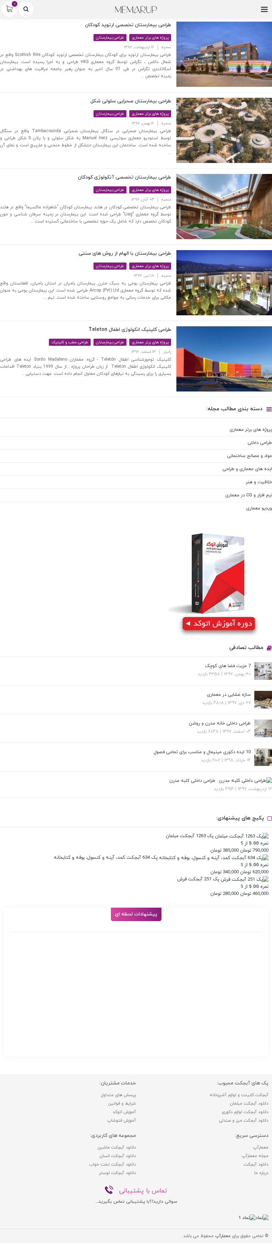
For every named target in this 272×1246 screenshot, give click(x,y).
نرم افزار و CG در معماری (248, 495)
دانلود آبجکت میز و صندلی (243, 1120)
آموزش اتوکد (124, 1112)
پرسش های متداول (118, 1095)
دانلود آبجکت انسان (118, 1156)
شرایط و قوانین (122, 1103)
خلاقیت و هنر (259, 482)
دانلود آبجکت (256, 1164)
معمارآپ (260, 1147)
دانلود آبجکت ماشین (116, 1147)
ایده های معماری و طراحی (247, 469)
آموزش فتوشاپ (121, 1120)
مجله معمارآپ (255, 1156)
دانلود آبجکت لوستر (117, 1173)
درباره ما (261, 1173)
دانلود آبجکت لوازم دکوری (245, 1112)
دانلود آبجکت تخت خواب (112, 1164)
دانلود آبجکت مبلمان (249, 1103)
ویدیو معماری (259, 508)
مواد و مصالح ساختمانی (249, 456)
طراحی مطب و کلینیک (69, 342)
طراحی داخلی (260, 443)
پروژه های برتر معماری (150, 37)
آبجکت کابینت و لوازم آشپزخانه (239, 1095)
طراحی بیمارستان (110, 37)
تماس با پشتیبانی (143, 1190)
